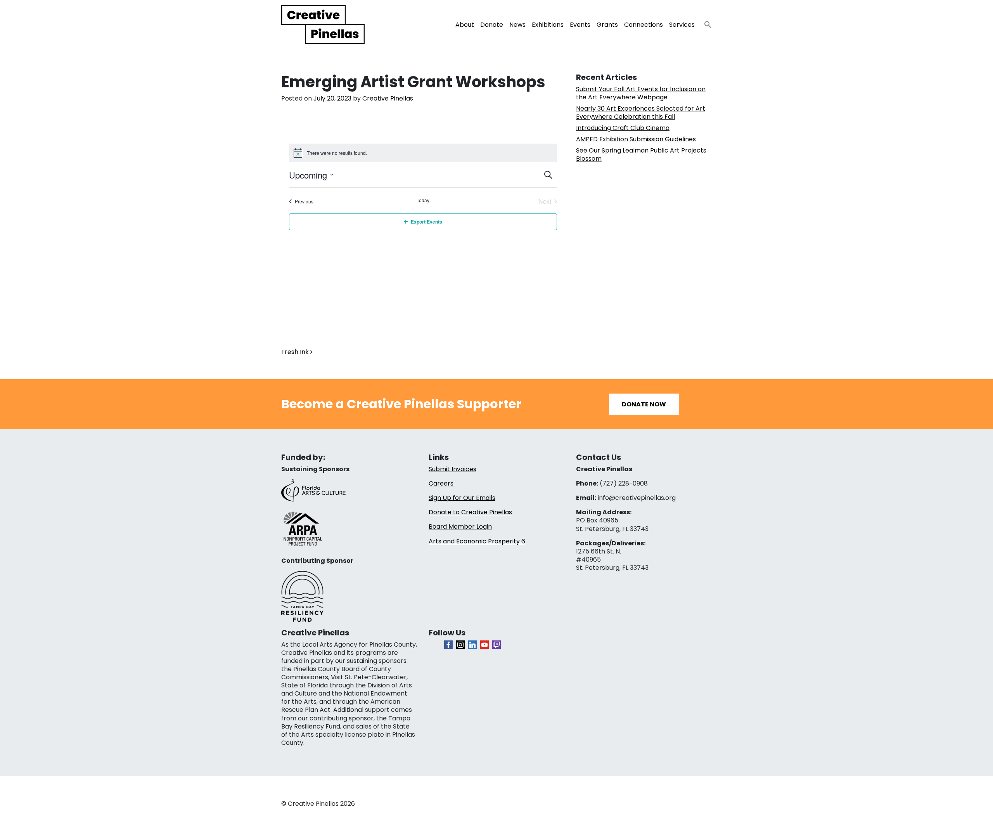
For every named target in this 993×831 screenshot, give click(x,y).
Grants (607, 24)
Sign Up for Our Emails (462, 497)
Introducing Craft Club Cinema (622, 127)
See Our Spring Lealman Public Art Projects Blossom (641, 154)
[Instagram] (460, 644)
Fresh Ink (295, 351)
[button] (705, 22)
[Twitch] (496, 644)
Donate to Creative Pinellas (470, 512)
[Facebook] (448, 644)
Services (682, 24)
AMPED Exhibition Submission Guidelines (636, 139)
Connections (643, 24)
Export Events (426, 221)
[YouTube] (484, 644)
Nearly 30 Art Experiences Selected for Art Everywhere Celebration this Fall (640, 112)
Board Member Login (460, 526)
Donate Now (644, 404)
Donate (491, 24)
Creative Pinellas (387, 98)
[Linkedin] (472, 644)
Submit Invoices (452, 469)
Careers (442, 483)
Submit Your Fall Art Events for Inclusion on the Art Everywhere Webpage (641, 93)
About (464, 24)
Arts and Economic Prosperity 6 (477, 541)
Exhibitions (548, 24)
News (517, 24)
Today (423, 200)
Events (580, 24)
